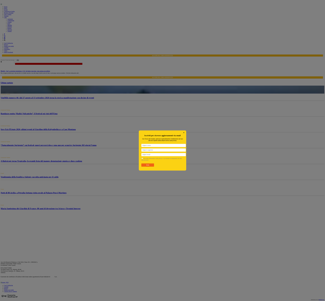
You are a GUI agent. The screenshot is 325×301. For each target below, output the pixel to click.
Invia (147, 165)
